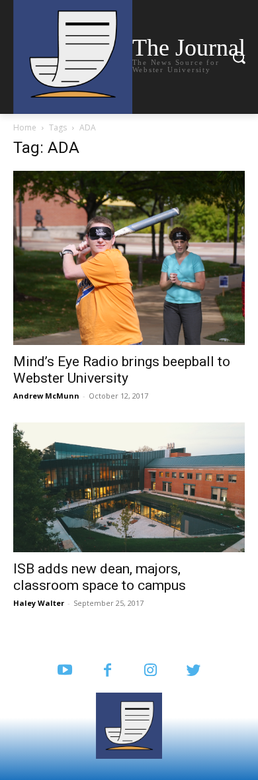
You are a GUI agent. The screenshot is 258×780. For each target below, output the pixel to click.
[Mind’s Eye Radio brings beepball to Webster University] (129, 258)
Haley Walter (38, 603)
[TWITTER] (193, 671)
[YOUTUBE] (64, 671)
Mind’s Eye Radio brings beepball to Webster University (121, 370)
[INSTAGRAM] (150, 671)
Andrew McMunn (46, 396)
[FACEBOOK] (107, 671)
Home (24, 127)
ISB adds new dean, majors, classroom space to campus (99, 577)
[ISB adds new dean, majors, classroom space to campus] (129, 487)
